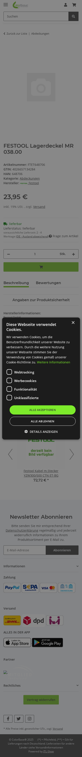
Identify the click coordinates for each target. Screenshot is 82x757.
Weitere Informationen (53, 362)
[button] (41, 431)
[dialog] (41, 379)
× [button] (73, 322)
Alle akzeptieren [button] (42, 410)
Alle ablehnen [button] (42, 421)
